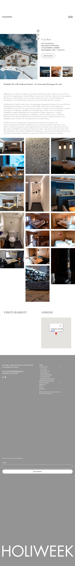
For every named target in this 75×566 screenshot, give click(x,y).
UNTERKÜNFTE (43, 367)
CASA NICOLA (44, 373)
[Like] (38, 31)
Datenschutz (56, 392)
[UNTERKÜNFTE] (59, 367)
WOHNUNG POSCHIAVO (47, 379)
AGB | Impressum (45, 392)
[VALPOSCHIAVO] (59, 383)
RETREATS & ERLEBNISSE (46, 381)
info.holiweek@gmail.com (14, 371)
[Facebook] (5, 377)
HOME (41, 365)
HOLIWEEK (7, 17)
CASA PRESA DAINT (46, 375)
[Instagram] (3, 377)
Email (4, 463)
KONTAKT (42, 389)
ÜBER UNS (42, 385)
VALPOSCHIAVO (44, 383)
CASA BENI (43, 369)
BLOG (41, 387)
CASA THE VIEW (45, 377)
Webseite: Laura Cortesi (10, 373)
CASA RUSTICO (44, 371)
